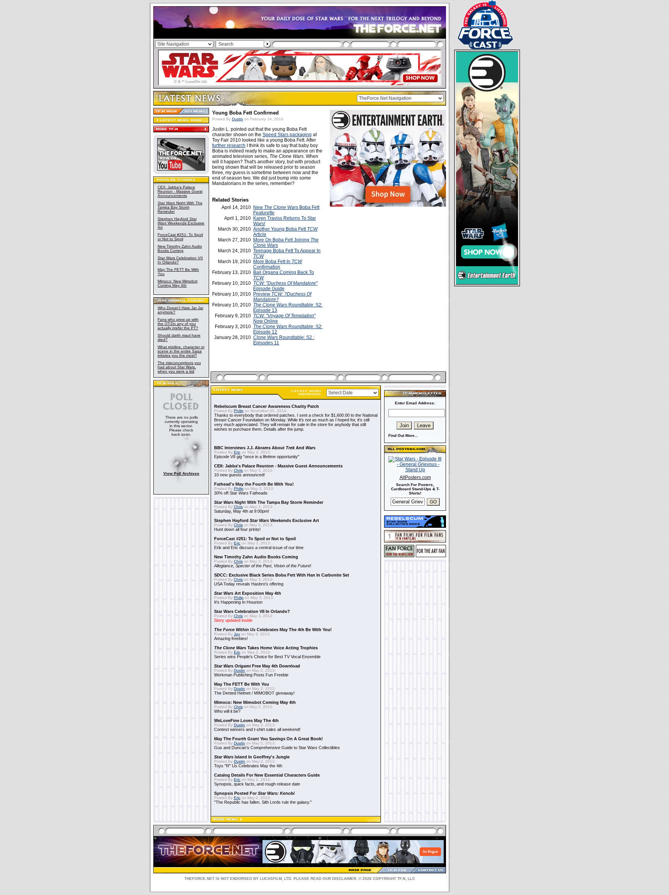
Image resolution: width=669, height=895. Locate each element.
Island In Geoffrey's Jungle (252, 757)
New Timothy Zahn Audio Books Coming (180, 248)
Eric (237, 452)
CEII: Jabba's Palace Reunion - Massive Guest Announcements (180, 191)
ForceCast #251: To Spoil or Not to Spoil (180, 237)
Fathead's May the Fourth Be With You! (254, 484)
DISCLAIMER (344, 878)
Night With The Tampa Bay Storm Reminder (180, 207)
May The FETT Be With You (241, 684)
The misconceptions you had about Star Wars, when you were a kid (179, 367)
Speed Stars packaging (287, 134)
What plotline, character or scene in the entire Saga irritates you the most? (181, 351)
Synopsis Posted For (254, 793)
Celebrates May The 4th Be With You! (273, 629)
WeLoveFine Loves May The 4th (246, 720)
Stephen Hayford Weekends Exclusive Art (181, 223)
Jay (237, 634)
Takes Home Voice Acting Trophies (266, 647)
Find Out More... (403, 435)
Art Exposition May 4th (247, 593)
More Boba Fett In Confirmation (277, 264)
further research (228, 145)
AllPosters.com (415, 477)
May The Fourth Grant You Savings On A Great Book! (268, 738)
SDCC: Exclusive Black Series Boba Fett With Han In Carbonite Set (281, 575)
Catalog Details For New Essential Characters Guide (267, 775)
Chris (238, 470)
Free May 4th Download (257, 666)
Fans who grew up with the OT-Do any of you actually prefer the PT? (178, 323)
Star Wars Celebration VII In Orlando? (252, 611)
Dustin (237, 119)
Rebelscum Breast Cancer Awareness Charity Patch (266, 406)
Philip (239, 411)
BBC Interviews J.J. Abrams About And (265, 447)
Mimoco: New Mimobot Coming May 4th (177, 283)
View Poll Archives (181, 473)
